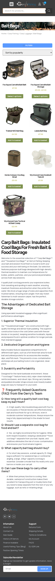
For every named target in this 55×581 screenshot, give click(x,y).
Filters (28, 45)
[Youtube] (9, 516)
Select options (14, 96)
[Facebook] (4, 516)
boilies (47, 282)
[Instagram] (13, 516)
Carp (40, 258)
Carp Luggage (26, 33)
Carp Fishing (13, 33)
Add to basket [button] (14, 140)
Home (3, 33)
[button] (11, 4)
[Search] (49, 10)
